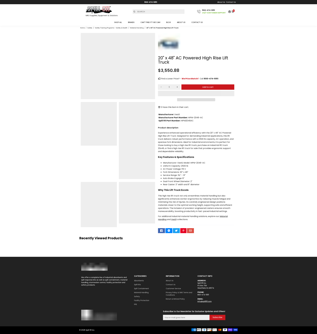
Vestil (173, 219)
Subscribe (217, 317)
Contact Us (231, 2)
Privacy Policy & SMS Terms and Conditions (179, 293)
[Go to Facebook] (161, 230)
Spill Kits (137, 284)
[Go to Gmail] (190, 230)
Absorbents (139, 280)
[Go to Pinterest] (183, 230)
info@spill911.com (205, 301)
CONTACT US (197, 22)
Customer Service (173, 288)
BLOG (168, 22)
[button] (196, 93)
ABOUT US (181, 22)
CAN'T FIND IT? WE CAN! (150, 22)
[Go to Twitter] (176, 230)
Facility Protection (141, 300)
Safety (137, 296)
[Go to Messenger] (168, 230)
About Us (221, 2)
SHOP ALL (118, 22)
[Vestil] (169, 54)
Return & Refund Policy (175, 299)
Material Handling (141, 292)
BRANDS (131, 22)
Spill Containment (141, 288)
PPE (135, 304)
